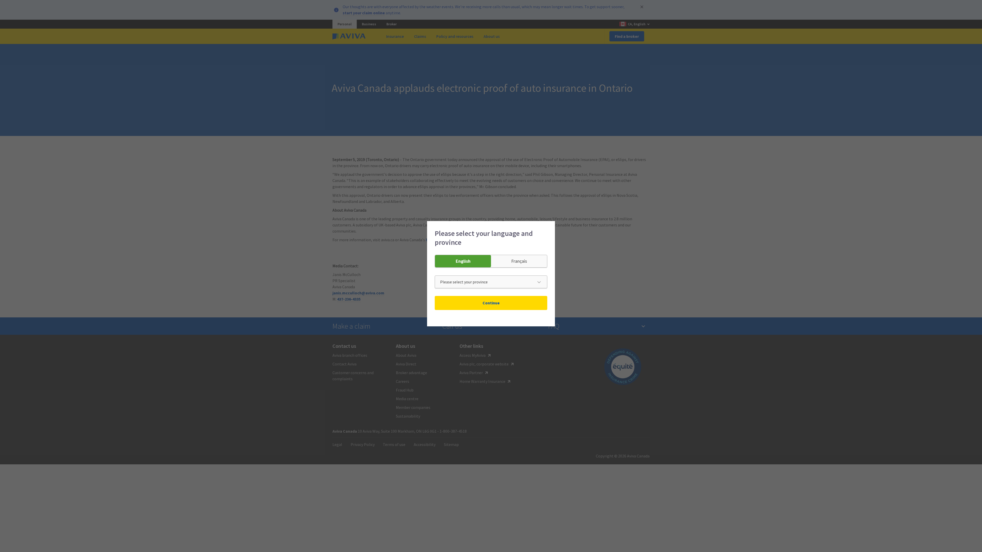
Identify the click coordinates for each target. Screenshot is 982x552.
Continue (491, 302)
